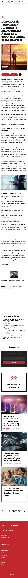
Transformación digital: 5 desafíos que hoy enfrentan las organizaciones (13, 326)
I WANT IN (14, 362)
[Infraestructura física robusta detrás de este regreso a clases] (14, 476)
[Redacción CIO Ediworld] (3, 17)
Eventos (5, 66)
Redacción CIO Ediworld (10, 17)
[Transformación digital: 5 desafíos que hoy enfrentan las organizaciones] (14, 441)
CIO (6, 286)
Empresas (14, 286)
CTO (10, 286)
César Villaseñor (7, 463)
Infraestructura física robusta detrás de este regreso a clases (14, 331)
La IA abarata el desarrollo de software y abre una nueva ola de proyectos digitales (14, 337)
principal (4, 288)
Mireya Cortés (6, 428)
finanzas (20, 286)
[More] (20, 74)
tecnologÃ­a (10, 288)
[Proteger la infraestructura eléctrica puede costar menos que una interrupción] (14, 404)
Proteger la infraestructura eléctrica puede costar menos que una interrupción (13, 320)
